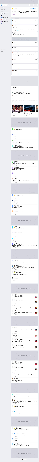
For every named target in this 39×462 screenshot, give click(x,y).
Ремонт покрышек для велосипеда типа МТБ (20, 96)
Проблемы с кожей (18, 444)
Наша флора (16, 95)
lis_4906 (14, 95)
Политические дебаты (18, 244)
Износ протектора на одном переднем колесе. (21, 93)
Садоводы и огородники (19, 400)
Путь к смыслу (17, 162)
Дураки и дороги (17, 227)
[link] (17, 111)
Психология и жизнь (18, 129)
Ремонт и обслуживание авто (19, 146)
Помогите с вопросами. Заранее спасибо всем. (21, 90)
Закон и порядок (19, 92)
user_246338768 (15, 92)
